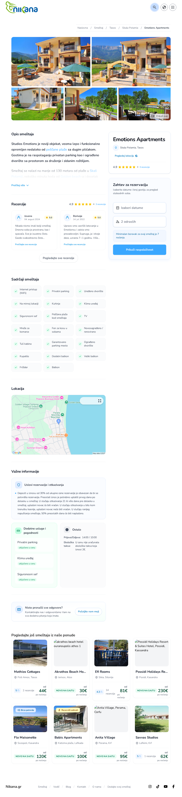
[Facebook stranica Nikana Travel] (173, 786)
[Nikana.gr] (22, 7)
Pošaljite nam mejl (88, 611)
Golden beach (71, 176)
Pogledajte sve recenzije (58, 258)
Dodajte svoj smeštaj (119, 786)
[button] (87, 204)
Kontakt (81, 786)
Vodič (56, 786)
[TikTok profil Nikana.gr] (158, 786)
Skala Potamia (128, 147)
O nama (96, 786)
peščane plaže (56, 149)
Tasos (140, 147)
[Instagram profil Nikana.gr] (150, 786)
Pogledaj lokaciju (124, 155)
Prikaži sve (162, 116)
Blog (68, 786)
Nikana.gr (13, 786)
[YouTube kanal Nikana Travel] (165, 786)
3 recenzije (101, 204)
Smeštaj (42, 786)
